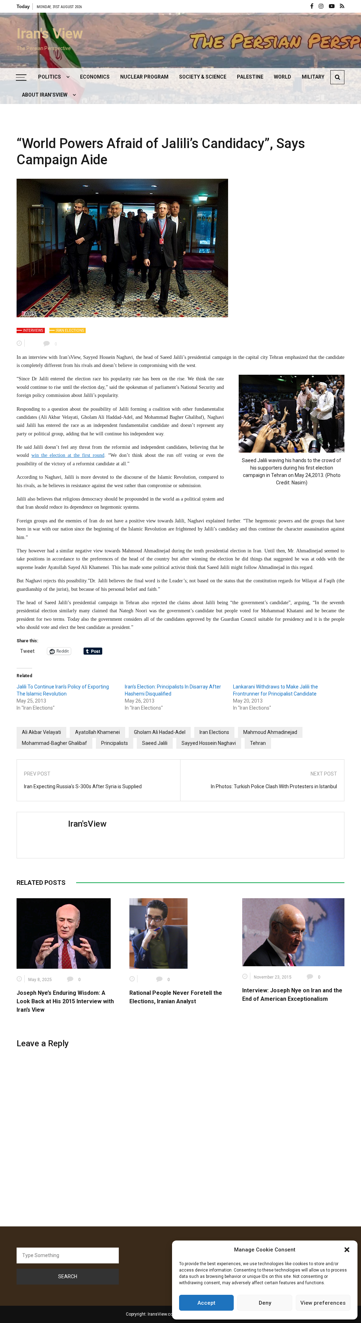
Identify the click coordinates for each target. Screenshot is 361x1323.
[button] (346, 1249)
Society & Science (202, 77)
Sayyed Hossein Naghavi (209, 743)
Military (313, 77)
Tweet (27, 651)
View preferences (322, 1303)
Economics (95, 77)
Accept (206, 1303)
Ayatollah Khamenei (97, 732)
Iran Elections (70, 330)
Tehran (258, 743)
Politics (49, 77)
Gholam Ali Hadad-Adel (159, 732)
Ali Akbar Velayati (41, 732)
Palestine (250, 77)
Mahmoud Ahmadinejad (270, 732)
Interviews (33, 330)
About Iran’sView (44, 95)
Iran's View (50, 33)
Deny (265, 1303)
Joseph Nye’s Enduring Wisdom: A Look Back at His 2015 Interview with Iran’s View (65, 1001)
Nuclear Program (144, 77)
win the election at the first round (67, 455)
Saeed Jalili (154, 743)
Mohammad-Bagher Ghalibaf (54, 743)
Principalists (114, 743)
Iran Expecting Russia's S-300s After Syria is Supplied (83, 786)
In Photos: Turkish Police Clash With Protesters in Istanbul (274, 786)
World (282, 77)
